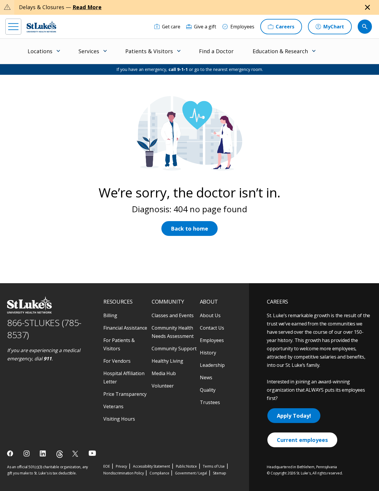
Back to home (189, 228)
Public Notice (186, 466)
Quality (208, 390)
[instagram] (27, 453)
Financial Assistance (125, 328)
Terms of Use (214, 466)
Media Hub (164, 373)
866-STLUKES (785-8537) (44, 329)
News (206, 377)
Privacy (121, 466)
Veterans (113, 406)
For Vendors (117, 361)
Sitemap (219, 473)
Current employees (302, 439)
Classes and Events (173, 315)
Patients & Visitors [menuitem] (149, 51)
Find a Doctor (216, 51)
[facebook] (11, 453)
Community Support (174, 348)
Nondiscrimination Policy (123, 473)
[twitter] (76, 454)
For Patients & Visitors (119, 344)
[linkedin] (43, 453)
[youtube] (92, 453)
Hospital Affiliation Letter (123, 377)
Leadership (212, 365)
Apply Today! (294, 415)
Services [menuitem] (88, 51)
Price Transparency (125, 394)
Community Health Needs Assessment (173, 332)
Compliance (159, 473)
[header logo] (41, 26)
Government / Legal (191, 473)
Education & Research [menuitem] (280, 51)
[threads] (59, 454)
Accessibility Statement (151, 466)
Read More (87, 7)
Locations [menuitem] (40, 51)
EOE (106, 466)
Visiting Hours (119, 419)
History (208, 352)
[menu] (13, 26)
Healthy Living (167, 361)
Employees (212, 340)
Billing (110, 315)
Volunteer (163, 386)
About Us (210, 315)
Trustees (210, 402)
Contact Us (212, 328)
